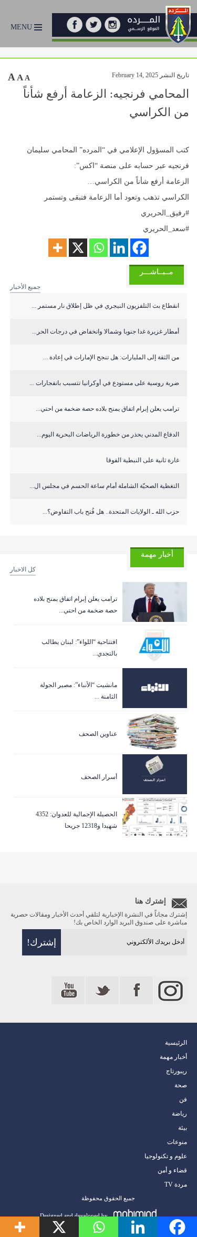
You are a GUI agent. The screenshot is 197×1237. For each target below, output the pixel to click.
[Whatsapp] (98, 247)
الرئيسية (176, 1042)
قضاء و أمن (172, 1170)
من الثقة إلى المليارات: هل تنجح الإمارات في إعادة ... (111, 357)
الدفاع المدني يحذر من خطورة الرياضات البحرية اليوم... (108, 434)
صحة (180, 1085)
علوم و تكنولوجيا (165, 1156)
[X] (78, 247)
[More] (57, 247)
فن (183, 1099)
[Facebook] (139, 247)
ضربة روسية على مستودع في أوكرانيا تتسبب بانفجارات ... (104, 383)
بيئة (182, 1127)
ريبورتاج (176, 1071)
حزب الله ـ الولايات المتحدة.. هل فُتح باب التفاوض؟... (111, 511)
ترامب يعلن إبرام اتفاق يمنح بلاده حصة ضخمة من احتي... (107, 408)
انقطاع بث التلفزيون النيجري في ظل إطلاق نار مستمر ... (105, 305)
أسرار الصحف (99, 777)
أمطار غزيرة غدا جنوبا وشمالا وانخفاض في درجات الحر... (105, 331)
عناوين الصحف (98, 733)
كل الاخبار (23, 569)
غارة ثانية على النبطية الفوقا (142, 460)
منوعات (177, 1142)
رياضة (179, 1113)
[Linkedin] (119, 247)
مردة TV (175, 1184)
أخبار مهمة (173, 1057)
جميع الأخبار (25, 286)
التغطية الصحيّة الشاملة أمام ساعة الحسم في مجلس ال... (104, 486)
